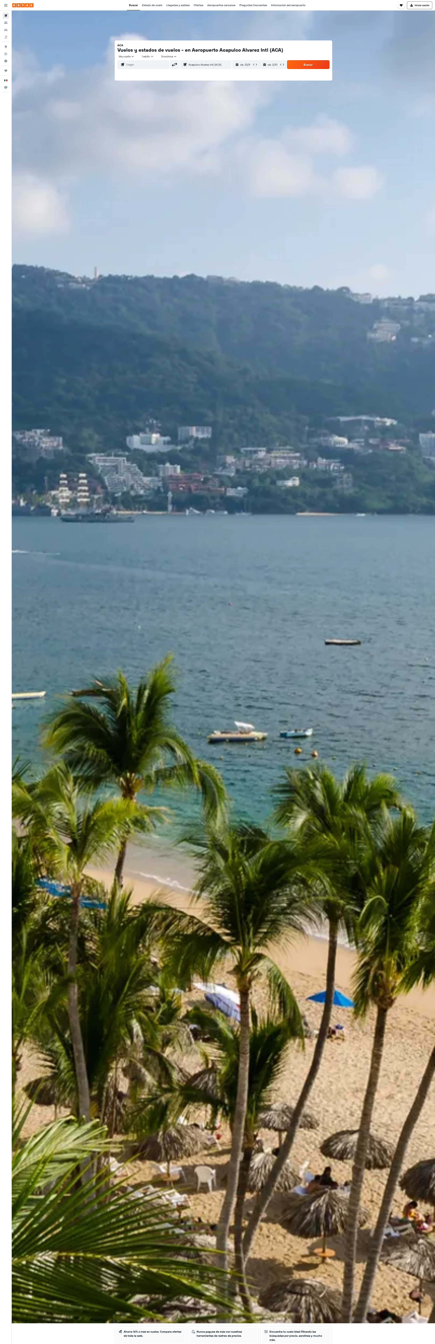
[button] (6, 5)
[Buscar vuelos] (5, 15)
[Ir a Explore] (5, 46)
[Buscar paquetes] (5, 37)
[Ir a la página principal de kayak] (22, 5)
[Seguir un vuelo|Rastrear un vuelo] (5, 53)
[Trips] (5, 70)
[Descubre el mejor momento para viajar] (5, 61)
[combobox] (126, 56)
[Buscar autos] (5, 30)
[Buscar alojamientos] (5, 22)
